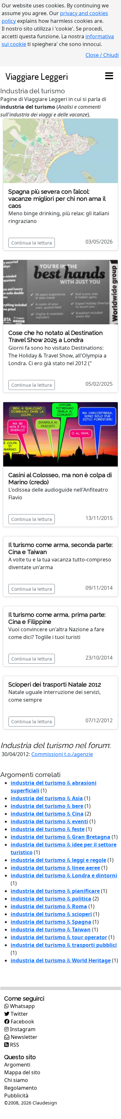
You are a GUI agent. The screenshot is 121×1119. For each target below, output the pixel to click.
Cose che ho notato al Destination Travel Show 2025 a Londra (55, 336)
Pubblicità (16, 1095)
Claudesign (45, 1103)
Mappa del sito (22, 1072)
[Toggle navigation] (109, 76)
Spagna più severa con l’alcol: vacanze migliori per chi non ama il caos (56, 198)
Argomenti (17, 1064)
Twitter (18, 1013)
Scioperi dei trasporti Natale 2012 (54, 684)
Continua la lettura (31, 243)
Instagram (22, 1029)
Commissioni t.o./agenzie (62, 754)
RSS (14, 1044)
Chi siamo (16, 1080)
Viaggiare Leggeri (36, 76)
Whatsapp (22, 1006)
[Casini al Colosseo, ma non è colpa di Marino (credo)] (60, 433)
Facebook (21, 1021)
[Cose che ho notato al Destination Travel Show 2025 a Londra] (60, 291)
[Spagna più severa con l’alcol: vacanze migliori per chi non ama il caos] (60, 150)
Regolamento (20, 1087)
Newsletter (23, 1036)
